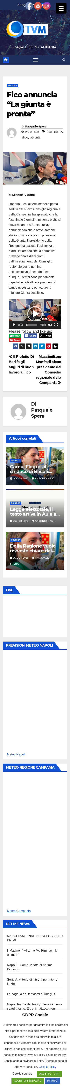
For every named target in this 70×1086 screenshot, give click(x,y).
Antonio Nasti (45, 478)
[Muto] (50, 325)
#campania (54, 131)
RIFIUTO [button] (52, 1080)
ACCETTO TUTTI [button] (49, 1073)
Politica (12, 85)
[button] (64, 60)
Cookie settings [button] (22, 1073)
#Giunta (35, 137)
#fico (24, 137)
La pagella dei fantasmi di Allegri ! (31, 994)
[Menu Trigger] (61, 8)
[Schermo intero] (56, 325)
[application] (35, 314)
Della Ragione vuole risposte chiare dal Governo (33, 550)
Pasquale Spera (35, 126)
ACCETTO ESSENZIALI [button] (28, 1080)
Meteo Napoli (16, 754)
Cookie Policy (47, 1066)
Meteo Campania (19, 911)
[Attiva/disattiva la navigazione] (35, 60)
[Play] (14, 325)
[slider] (31, 325)
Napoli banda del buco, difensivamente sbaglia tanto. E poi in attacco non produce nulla (34, 1008)
